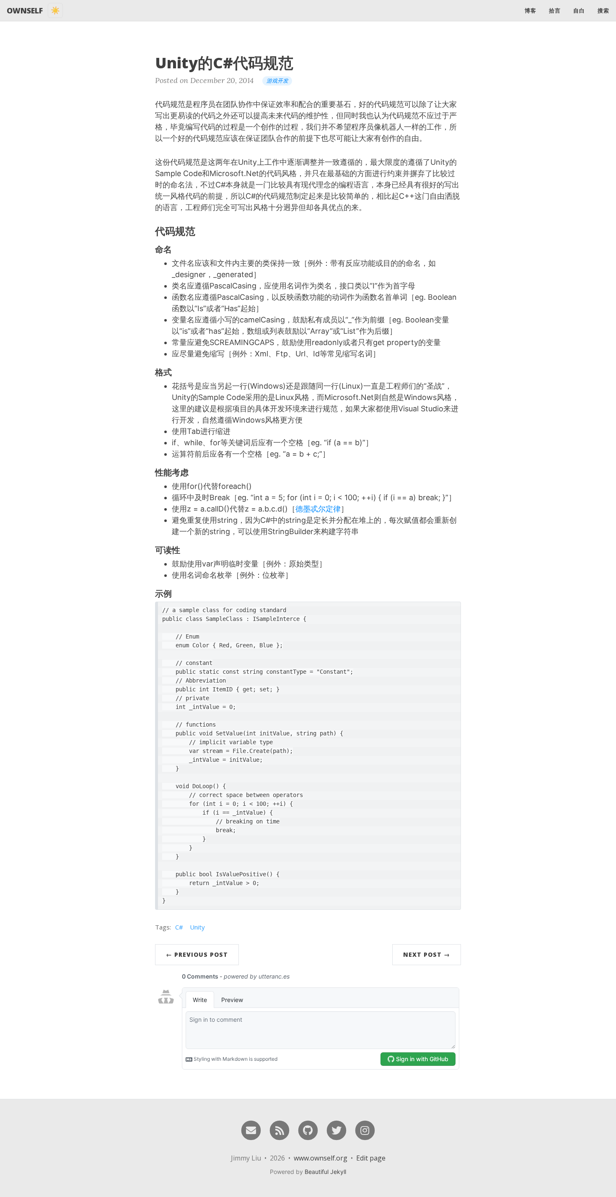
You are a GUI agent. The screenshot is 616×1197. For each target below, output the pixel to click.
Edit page (371, 1158)
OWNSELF (25, 10)
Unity (197, 927)
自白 (579, 10)
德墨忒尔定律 (318, 508)
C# (179, 927)
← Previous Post (197, 954)
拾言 (555, 10)
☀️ (55, 10)
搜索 (603, 10)
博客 (530, 10)
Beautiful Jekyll (325, 1171)
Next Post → (426, 954)
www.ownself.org (320, 1158)
